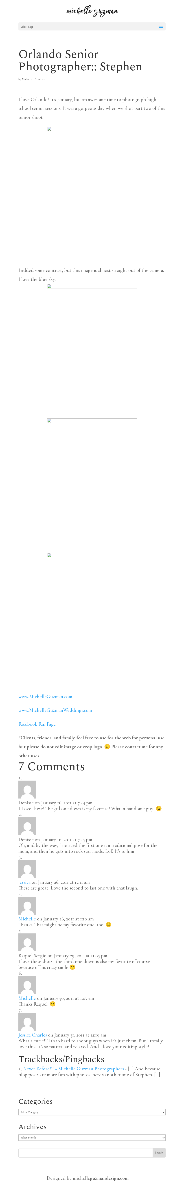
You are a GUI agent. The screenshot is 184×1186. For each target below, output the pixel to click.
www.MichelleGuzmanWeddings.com (55, 710)
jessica (24, 882)
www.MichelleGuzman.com (45, 696)
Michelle (27, 79)
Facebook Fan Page (37, 724)
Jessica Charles (32, 1035)
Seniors (40, 79)
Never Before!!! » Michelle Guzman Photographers (73, 1069)
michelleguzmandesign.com (101, 1178)
